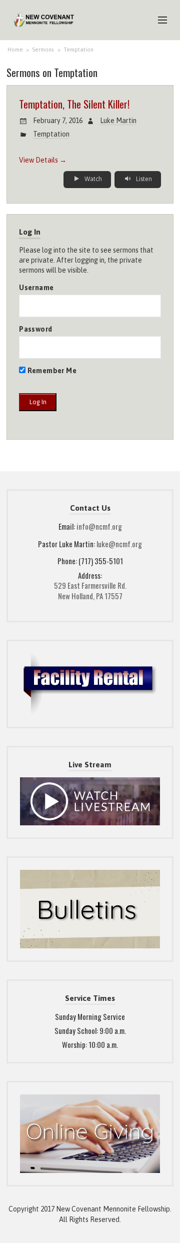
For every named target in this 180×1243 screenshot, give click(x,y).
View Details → (42, 160)
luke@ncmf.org (119, 543)
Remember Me (51, 371)
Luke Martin (118, 121)
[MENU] (158, 20)
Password (35, 329)
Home (15, 50)
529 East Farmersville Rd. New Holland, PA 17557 (90, 590)
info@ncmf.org (99, 526)
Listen (143, 179)
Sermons (43, 50)
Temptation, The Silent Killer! (74, 104)
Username (36, 288)
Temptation (79, 50)
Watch (92, 179)
